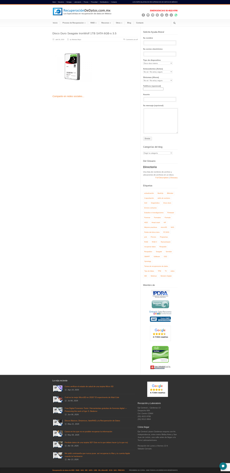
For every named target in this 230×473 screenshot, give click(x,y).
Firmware (170, 213)
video (172, 271)
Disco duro (167, 203)
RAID (93, 23)
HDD (146, 222)
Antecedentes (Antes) (153, 69)
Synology (147, 261)
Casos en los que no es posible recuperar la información (88, 431)
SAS (115, 470)
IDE (86, 470)
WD (145, 276)
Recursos (106, 23)
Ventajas (69, 2)
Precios (86, 2)
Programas (164, 237)
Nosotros (61, 2)
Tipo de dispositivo (152, 60)
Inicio (54, 2)
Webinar (154, 276)
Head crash (156, 222)
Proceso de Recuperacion (74, 23)
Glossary (174, 178)
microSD (164, 227)
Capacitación (149, 198)
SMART (147, 257)
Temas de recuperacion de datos (156, 266)
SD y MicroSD (103, 470)
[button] (160, 333)
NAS (172, 227)
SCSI (110, 470)
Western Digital (166, 276)
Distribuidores (104, 2)
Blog (129, 23)
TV (166, 271)
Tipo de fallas (149, 271)
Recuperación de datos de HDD (63, 470)
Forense (147, 218)
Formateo (157, 218)
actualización (149, 193)
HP (165, 222)
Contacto (114, 2)
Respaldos (148, 252)
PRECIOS (121, 470)
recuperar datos (150, 247)
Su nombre (148, 38)
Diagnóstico (155, 203)
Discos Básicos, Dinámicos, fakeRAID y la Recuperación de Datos (92, 421)
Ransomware (166, 242)
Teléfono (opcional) (152, 86)
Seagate (159, 252)
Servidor (169, 252)
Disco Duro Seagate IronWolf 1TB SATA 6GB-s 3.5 (84, 33)
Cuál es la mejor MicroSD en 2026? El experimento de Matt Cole (92, 397)
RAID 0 (154, 242)
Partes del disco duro (152, 232)
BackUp (160, 193)
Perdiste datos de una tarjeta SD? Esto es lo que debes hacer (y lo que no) (96, 442)
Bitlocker (170, 193)
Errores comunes (150, 208)
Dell (145, 203)
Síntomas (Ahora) (151, 77)
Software (157, 257)
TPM (159, 271)
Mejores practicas (150, 227)
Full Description (162, 178)
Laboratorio (77, 2)
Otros (119, 23)
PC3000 (166, 232)
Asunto (146, 94)
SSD (165, 257)
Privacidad (94, 2)
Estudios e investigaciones (154, 213)
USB (95, 470)
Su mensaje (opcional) (153, 105)
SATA (91, 470)
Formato (168, 218)
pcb (145, 237)
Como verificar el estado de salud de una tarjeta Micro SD (89, 386)
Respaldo (163, 247)
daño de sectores (164, 198)
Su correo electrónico (153, 49)
